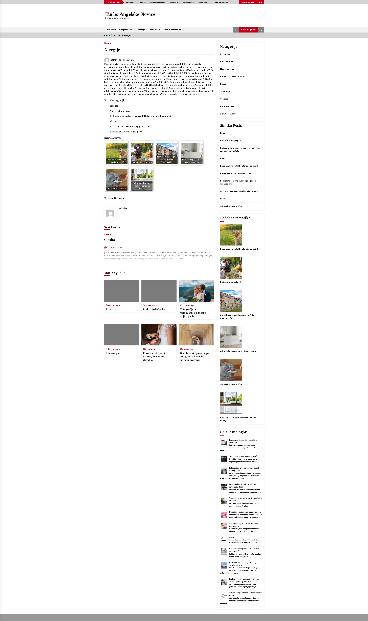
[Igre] (121, 291)
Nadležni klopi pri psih (121, 111)
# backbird (174, 2)
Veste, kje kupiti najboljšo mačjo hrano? (239, 191)
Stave (223, 198)
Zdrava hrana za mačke (231, 206)
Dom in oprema (171, 29)
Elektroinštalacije (154, 309)
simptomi (109, 73)
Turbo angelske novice (130, 14)
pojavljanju (189, 88)
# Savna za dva (204, 2)
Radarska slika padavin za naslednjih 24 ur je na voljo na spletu (141, 116)
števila (133, 76)
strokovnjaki (165, 76)
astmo (146, 82)
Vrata (231, 537)
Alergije (112, 49)
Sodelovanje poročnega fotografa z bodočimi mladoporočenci (194, 356)
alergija (208, 67)
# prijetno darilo (221, 2)
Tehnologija (141, 29)
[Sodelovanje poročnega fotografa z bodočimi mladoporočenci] (196, 334)
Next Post (110, 227)
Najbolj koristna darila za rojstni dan (245, 512)
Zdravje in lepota (228, 113)
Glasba (109, 240)
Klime (113, 121)
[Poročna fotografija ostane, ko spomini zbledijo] (159, 334)
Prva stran (111, 29)
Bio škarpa (112, 353)
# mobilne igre (188, 2)
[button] (236, 30)
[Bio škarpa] (121, 334)
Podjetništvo (125, 29)
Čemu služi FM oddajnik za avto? (243, 456)
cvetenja (108, 88)
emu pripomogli (196, 76)
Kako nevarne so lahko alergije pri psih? (130, 126)
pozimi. (131, 88)
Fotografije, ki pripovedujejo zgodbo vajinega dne (193, 313)
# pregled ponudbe (157, 2)
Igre (108, 309)
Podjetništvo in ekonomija (232, 76)
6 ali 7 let (164, 73)
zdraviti (116, 85)
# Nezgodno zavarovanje (136, 2)
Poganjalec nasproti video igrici (126, 131)
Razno (107, 43)
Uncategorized (227, 106)
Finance (114, 106)
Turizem (224, 99)
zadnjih (138, 70)
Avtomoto (155, 29)
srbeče (157, 64)
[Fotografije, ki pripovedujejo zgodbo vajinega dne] (196, 291)
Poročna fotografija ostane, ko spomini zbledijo (154, 356)
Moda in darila (227, 69)
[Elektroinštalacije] (159, 291)
